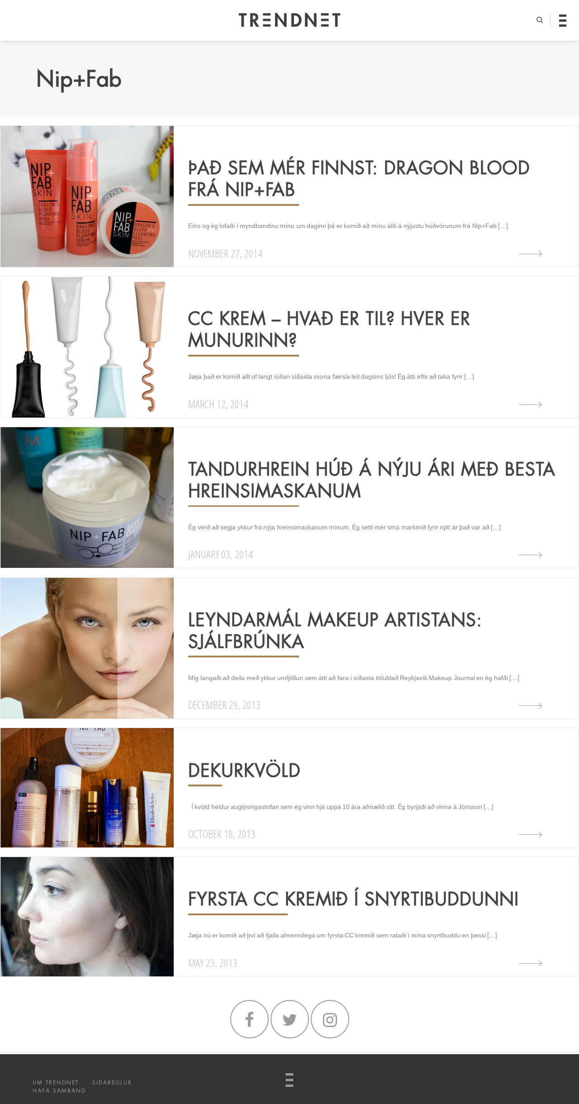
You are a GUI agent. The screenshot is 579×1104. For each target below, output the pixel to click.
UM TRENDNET (56, 1082)
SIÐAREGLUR (112, 1082)
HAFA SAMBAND (59, 1090)
